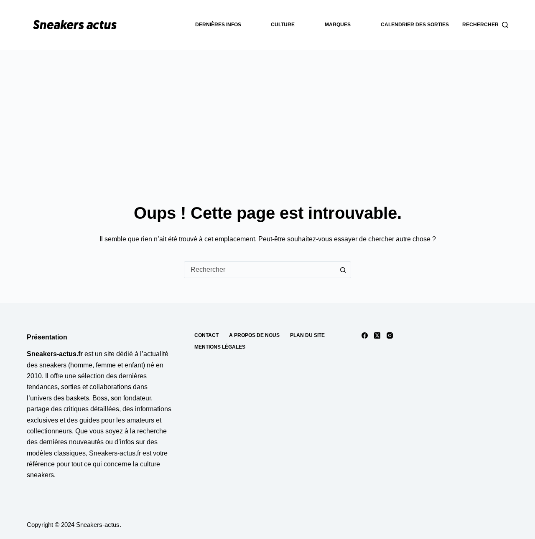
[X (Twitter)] (377, 335)
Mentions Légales (219, 347)
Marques (338, 25)
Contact (206, 335)
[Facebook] (365, 335)
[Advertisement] (267, 112)
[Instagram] (390, 335)
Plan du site (307, 335)
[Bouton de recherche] (343, 270)
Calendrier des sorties (415, 25)
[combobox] (259, 269)
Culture (283, 25)
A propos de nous (254, 335)
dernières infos (218, 25)
